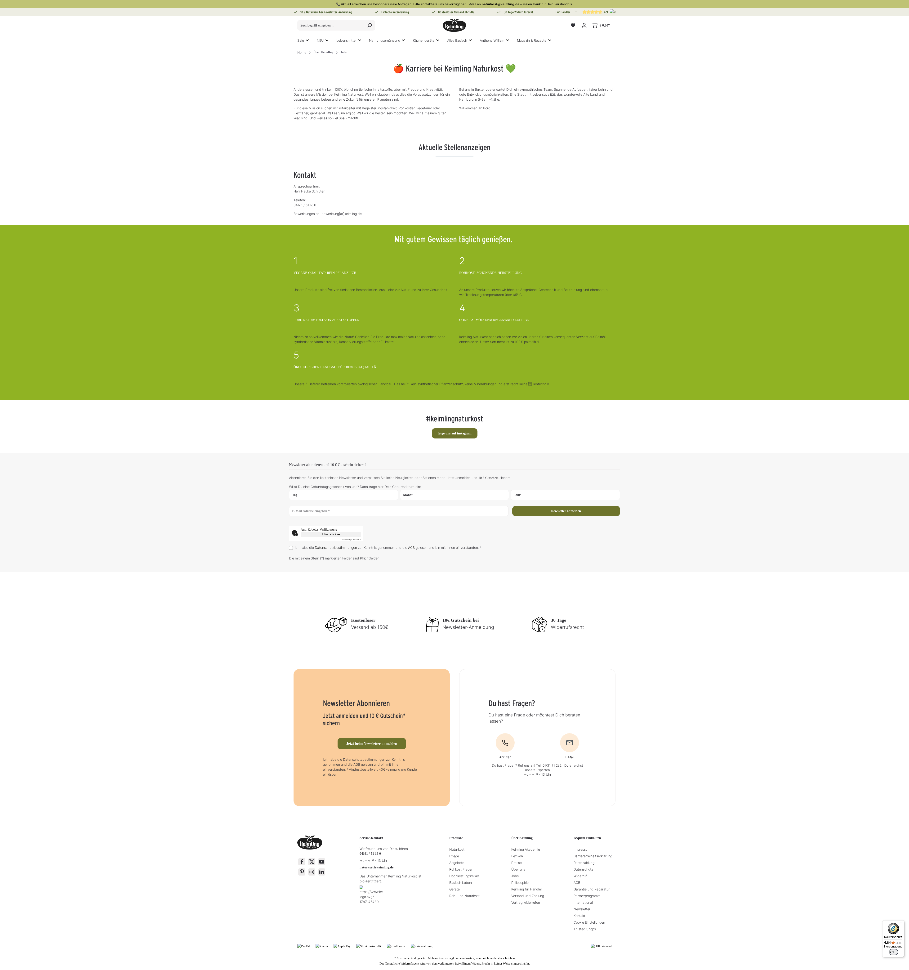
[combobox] (330, 25)
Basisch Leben (460, 883)
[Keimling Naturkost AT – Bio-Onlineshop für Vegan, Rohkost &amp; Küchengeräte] (454, 25)
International (583, 902)
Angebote (456, 863)
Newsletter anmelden (566, 511)
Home (301, 52)
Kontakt (579, 916)
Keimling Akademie (525, 849)
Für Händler (563, 12)
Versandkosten (464, 958)
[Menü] (901, 923)
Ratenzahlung (584, 863)
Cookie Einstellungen (589, 922)
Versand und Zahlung (527, 896)
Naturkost (456, 849)
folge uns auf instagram (455, 433)
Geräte (454, 889)
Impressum (582, 849)
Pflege (454, 856)
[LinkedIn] (321, 872)
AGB (411, 547)
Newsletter (582, 909)
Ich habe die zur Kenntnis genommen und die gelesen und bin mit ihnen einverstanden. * (388, 547)
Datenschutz (583, 869)
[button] (575, 12)
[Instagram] (311, 872)
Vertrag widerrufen (525, 902)
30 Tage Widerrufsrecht (518, 12)
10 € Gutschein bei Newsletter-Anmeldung (326, 12)
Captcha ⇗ (351, 539)
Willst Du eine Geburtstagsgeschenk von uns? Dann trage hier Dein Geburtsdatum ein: (355, 487)
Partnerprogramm (587, 896)
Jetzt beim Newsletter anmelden (371, 744)
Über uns (518, 869)
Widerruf (580, 876)
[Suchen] (369, 25)
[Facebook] (301, 861)
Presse (516, 863)
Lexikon (517, 856)
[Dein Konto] (584, 25)
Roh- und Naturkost (464, 896)
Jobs (515, 876)
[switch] (893, 952)
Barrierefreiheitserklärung (593, 856)
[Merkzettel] (573, 25)
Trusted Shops (585, 929)
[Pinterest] (301, 872)
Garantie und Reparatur (592, 889)
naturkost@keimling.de (376, 867)
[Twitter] (311, 861)
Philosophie (520, 883)
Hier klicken (331, 534)
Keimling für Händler (526, 889)
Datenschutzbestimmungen (336, 547)
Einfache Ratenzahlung (395, 12)
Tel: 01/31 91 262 (548, 765)
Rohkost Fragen (461, 869)
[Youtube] (321, 861)
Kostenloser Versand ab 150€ (456, 12)
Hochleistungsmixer (464, 876)
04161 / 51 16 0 (370, 853)
